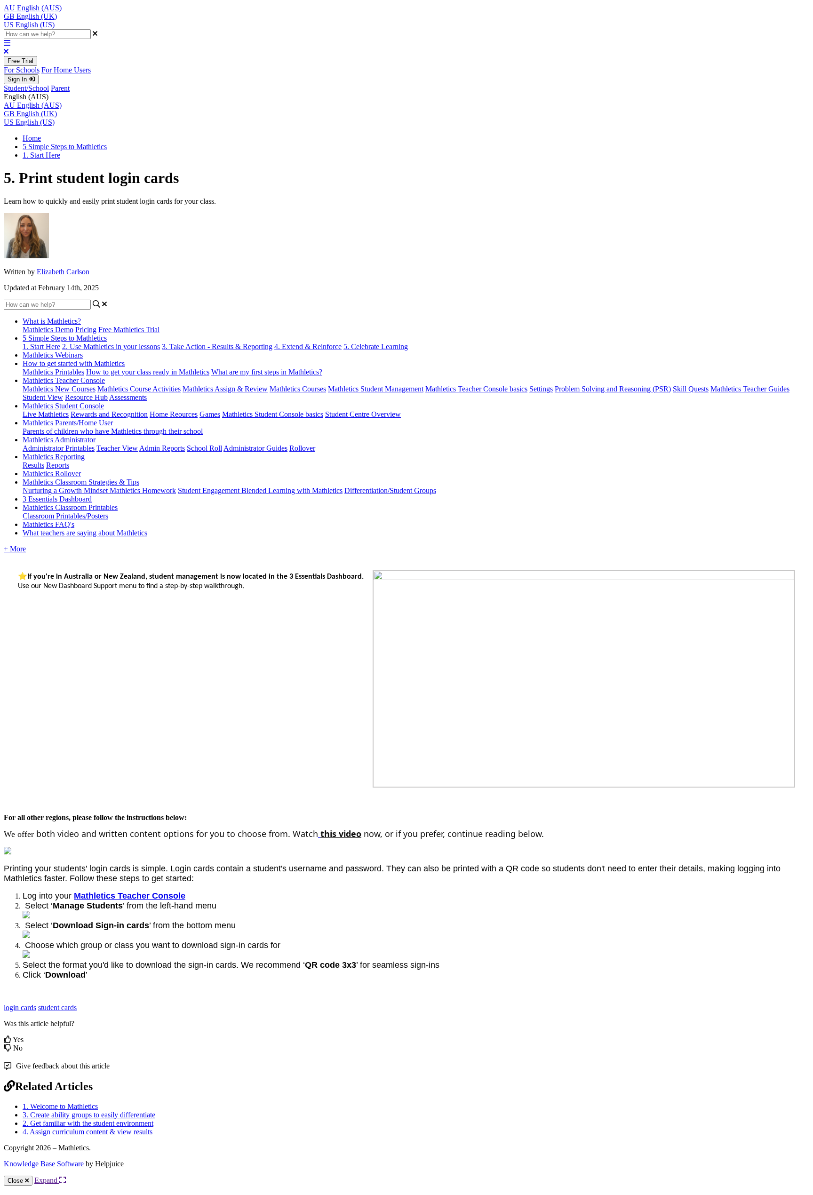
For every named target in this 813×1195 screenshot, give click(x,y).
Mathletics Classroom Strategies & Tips (81, 482)
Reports (57, 465)
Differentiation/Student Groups (390, 490)
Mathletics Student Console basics (272, 414)
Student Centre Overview (363, 414)
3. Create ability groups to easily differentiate (89, 1115)
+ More (15, 549)
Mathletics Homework (143, 490)
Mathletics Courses (298, 389)
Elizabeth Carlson (63, 272)
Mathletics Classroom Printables (70, 507)
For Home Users (66, 70)
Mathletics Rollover (52, 474)
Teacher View (117, 448)
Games (209, 414)
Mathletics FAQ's (48, 524)
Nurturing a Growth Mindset (66, 490)
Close (16, 1180)
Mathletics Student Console (63, 406)
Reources (184, 414)
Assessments (128, 397)
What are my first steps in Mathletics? (266, 372)
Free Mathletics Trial (128, 330)
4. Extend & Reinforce (308, 347)
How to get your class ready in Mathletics (147, 372)
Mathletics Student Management (375, 389)
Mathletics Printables (53, 372)
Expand (46, 1180)
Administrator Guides (255, 448)
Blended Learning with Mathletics (292, 490)
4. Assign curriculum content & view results (87, 1132)
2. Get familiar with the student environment (88, 1123)
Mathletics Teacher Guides (749, 389)
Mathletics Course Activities (139, 389)
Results (33, 465)
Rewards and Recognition (109, 414)
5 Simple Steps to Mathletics (65, 147)
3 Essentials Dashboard (57, 499)
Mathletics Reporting (54, 457)
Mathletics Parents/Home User (68, 423)
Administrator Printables (59, 448)
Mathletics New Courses (59, 389)
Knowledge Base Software (44, 1164)
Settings (541, 389)
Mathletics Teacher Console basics (476, 389)
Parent (60, 88)
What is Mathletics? (52, 321)
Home (32, 138)
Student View (43, 397)
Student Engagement (209, 490)
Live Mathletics (46, 414)
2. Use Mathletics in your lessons (111, 347)
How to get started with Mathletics (74, 363)
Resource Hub (86, 397)
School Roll (204, 448)
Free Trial (20, 60)
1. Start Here (41, 155)
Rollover (302, 448)
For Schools (22, 70)
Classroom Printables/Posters (65, 516)
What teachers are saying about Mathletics (85, 533)
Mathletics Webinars (53, 355)
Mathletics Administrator (59, 440)
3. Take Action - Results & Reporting (217, 347)
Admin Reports (162, 448)
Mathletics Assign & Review (225, 389)
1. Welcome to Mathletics (60, 1106)
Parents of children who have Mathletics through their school (113, 431)
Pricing (85, 330)
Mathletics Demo (48, 330)
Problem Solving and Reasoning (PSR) (613, 389)
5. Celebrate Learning (375, 347)
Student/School (26, 88)
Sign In (18, 79)
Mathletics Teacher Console (64, 380)
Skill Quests (691, 389)
